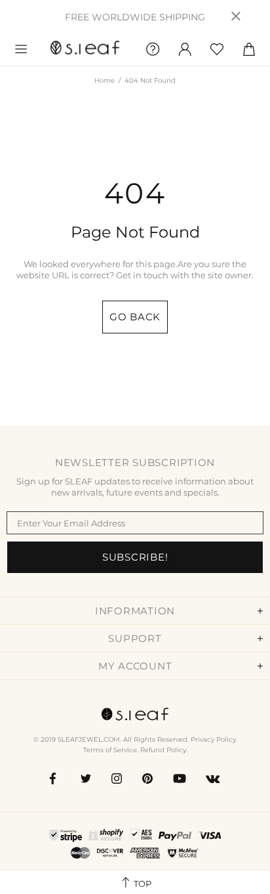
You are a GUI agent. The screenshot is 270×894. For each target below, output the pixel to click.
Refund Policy (163, 750)
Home (104, 80)
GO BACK (135, 316)
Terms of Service (110, 750)
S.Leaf (85, 49)
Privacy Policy (213, 739)
